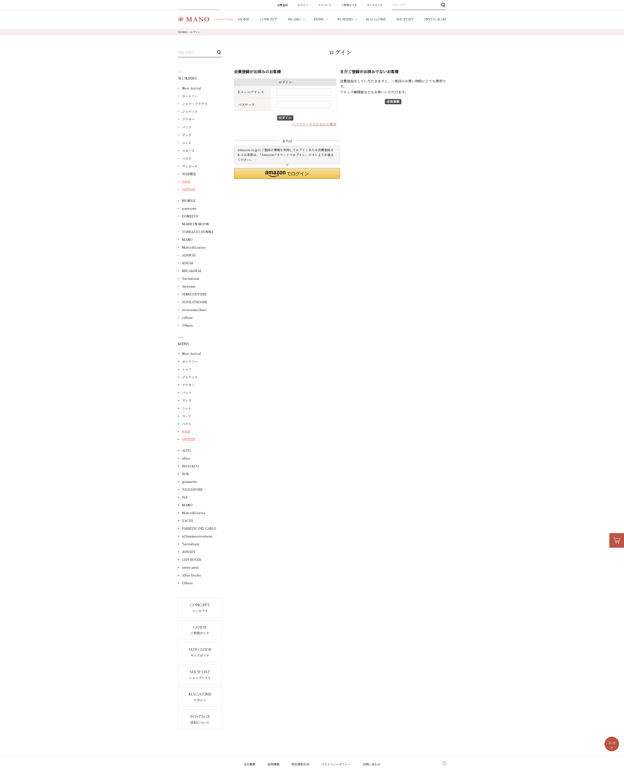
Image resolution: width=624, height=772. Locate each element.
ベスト (187, 158)
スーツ (186, 416)
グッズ (186, 135)
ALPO (186, 450)
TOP (612, 743)
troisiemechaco (194, 309)
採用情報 (273, 764)
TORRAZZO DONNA (197, 231)
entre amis (190, 567)
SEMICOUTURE (194, 294)
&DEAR (187, 263)
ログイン (303, 5)
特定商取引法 (300, 764)
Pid (184, 497)
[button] (287, 173)
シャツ (187, 369)
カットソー (190, 96)
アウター (188, 119)
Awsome (188, 286)
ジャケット (190, 111)
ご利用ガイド (349, 5)
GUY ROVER (191, 559)
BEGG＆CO (190, 466)
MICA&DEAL (192, 270)
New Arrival (191, 88)
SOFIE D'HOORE (194, 302)
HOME (182, 32)
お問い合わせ (371, 764)
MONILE (188, 200)
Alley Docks (191, 575)
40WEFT (188, 551)
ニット (186, 142)
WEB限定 (189, 174)
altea (186, 458)
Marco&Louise (193, 247)
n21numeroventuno (197, 536)
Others (187, 325)
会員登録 (282, 5)
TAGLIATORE (192, 489)
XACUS (187, 520)
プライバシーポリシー (336, 764)
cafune (187, 317)
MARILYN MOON (195, 224)
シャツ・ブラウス (194, 103)
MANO (187, 239)
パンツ (187, 127)
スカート (188, 150)
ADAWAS (189, 255)
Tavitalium (190, 278)
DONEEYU (190, 216)
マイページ (324, 5)
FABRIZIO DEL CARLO (199, 528)
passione (189, 208)
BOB (185, 473)
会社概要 (249, 764)
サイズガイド (375, 5)
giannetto (189, 481)
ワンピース (189, 166)
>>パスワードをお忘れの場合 (314, 124)
